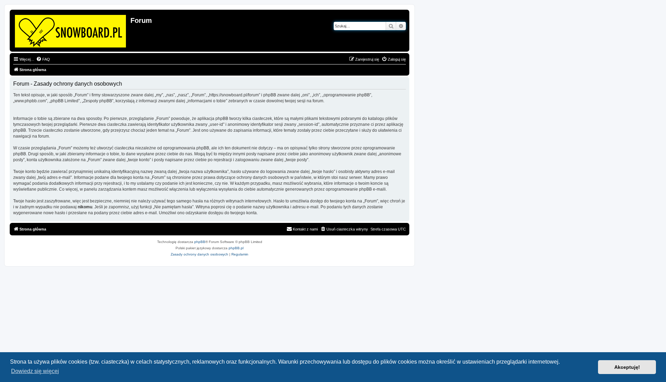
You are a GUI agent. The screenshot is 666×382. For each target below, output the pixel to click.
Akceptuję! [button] (627, 367)
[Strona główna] (70, 29)
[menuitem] (43, 59)
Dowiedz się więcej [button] (35, 371)
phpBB (199, 242)
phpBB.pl (236, 248)
